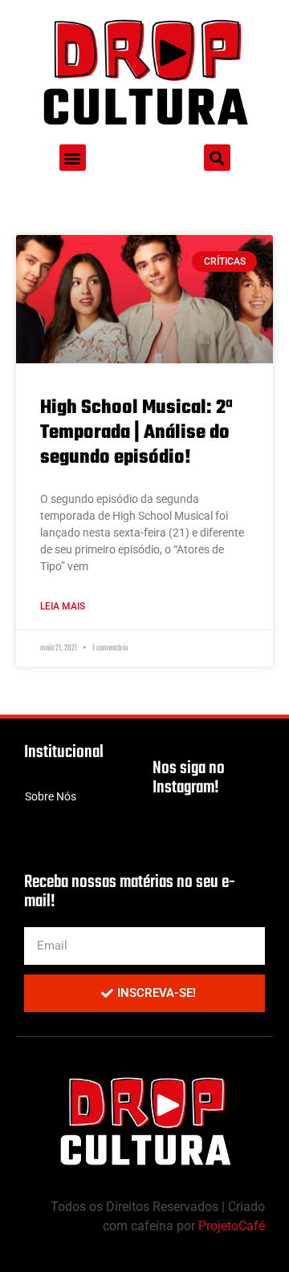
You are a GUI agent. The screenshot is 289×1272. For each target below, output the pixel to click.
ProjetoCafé (231, 1226)
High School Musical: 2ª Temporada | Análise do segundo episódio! (136, 432)
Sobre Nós (50, 796)
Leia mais (62, 606)
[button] (72, 157)
